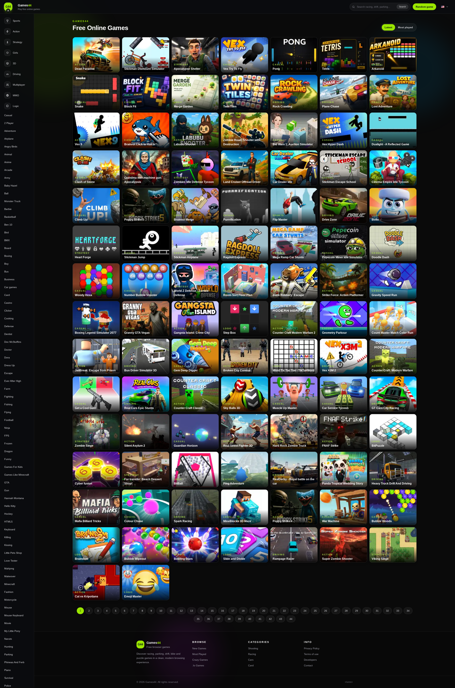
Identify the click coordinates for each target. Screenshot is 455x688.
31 (377, 610)
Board (7, 248)
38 (229, 618)
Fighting (8, 396)
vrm (349, 682)
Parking (8, 654)
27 (335, 610)
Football (8, 420)
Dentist (8, 334)
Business (9, 279)
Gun (6, 490)
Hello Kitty (9, 506)
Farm (7, 388)
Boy (6, 263)
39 (239, 618)
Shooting (253, 648)
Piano (7, 670)
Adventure (10, 130)
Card (7, 295)
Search (402, 7)
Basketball (10, 216)
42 (270, 618)
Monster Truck (12, 201)
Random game (424, 6)
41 (260, 618)
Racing (252, 654)
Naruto (8, 638)
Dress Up (9, 365)
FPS (6, 435)
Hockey (8, 513)
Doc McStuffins (12, 341)
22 (284, 610)
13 (191, 610)
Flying (7, 412)
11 (171, 610)
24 (305, 610)
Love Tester (10, 560)
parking (159, 653)
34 (408, 610)
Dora (7, 357)
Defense (9, 326)
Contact (308, 665)
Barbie (8, 209)
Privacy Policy (311, 648)
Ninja (7, 427)
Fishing (8, 404)
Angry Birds (10, 146)
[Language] (445, 7)
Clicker (8, 310)
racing (150, 653)
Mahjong (9, 568)
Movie (7, 623)
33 (397, 610)
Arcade (8, 170)
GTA (6, 482)
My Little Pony (12, 631)
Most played (405, 27)
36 (208, 618)
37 (218, 618)
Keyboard (9, 529)
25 (315, 610)
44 (291, 618)
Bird (6, 232)
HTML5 (8, 521)
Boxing (8, 255)
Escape (8, 373)
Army (7, 177)
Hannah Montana (14, 498)
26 (325, 610)
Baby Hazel (10, 185)
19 (253, 610)
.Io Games (198, 665)
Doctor (8, 349)
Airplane (9, 138)
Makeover (9, 576)
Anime (7, 162)
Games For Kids (13, 466)
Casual (8, 115)
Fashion (8, 592)
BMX (7, 240)
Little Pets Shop (13, 552)
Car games (10, 287)
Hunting (8, 646)
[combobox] (376, 7)
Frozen (8, 443)
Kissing (8, 545)
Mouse (8, 607)
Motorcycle (10, 599)
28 (346, 610)
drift (167, 653)
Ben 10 (8, 224)
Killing (7, 537)
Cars (250, 659)
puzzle (140, 658)
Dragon (8, 451)
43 (280, 618)
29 (356, 610)
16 (222, 610)
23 (294, 610)
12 (181, 610)
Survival (8, 677)
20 (263, 610)
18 (243, 610)
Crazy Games (200, 659)
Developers (310, 659)
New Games (199, 648)
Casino (8, 302)
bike (173, 653)
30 (366, 610)
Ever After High (12, 381)
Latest (388, 27)
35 (198, 618)
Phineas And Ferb (14, 662)
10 (160, 610)
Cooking (9, 318)
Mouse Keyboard (13, 615)
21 (274, 610)
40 (249, 618)
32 (387, 610)
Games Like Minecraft (16, 474)
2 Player (9, 123)
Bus (6, 271)
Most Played (199, 654)
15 (212, 610)
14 (201, 610)
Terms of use (311, 654)
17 (232, 610)
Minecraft (9, 584)
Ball (6, 193)
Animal (8, 154)
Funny (7, 459)
